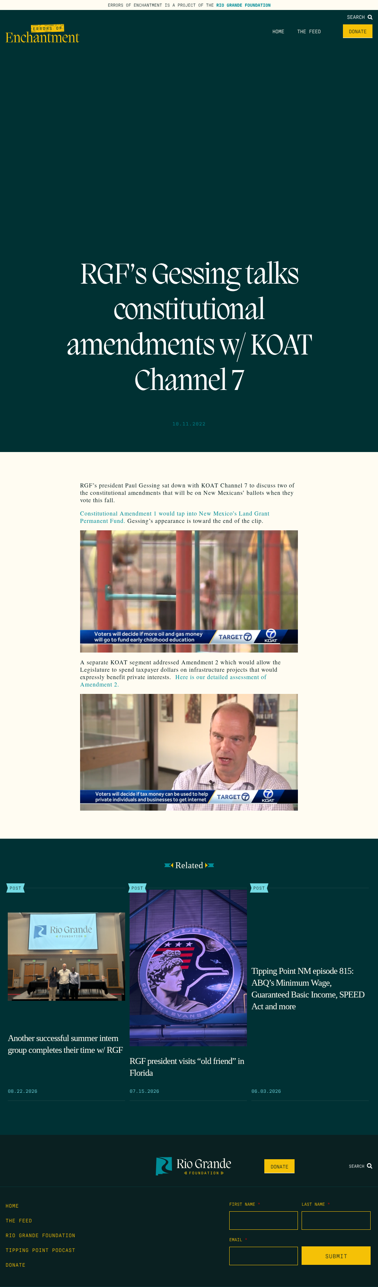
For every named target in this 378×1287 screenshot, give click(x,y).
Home (278, 31)
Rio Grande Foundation (243, 5)
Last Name (316, 1204)
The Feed (309, 31)
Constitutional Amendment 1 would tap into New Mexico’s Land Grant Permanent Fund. (174, 516)
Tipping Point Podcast (40, 1249)
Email (238, 1239)
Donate (358, 31)
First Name (244, 1204)
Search (357, 16)
